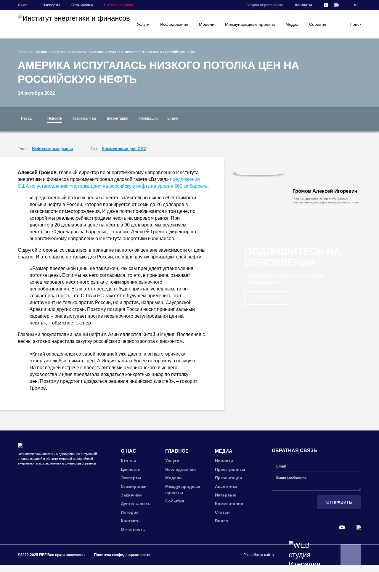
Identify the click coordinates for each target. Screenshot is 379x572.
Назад (26, 118)
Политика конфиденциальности (122, 555)
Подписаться (267, 297)
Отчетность (133, 529)
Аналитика (226, 486)
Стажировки (82, 5)
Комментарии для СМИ (124, 149)
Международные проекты (250, 24)
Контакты (303, 5)
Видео (172, 118)
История (130, 512)
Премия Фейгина (118, 5)
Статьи (222, 512)
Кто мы (128, 460)
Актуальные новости (68, 52)
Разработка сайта (258, 555)
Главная (25, 52)
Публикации (148, 118)
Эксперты (51, 5)
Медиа (291, 24)
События (317, 24)
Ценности (131, 469)
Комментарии (229, 503)
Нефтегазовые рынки (52, 149)
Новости (54, 118)
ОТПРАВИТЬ (339, 502)
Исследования (174, 24)
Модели (206, 24)
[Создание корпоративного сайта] (304, 555)
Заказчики (131, 495)
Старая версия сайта (264, 5)
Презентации (116, 118)
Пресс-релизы (84, 118)
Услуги (143, 24)
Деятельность (135, 503)
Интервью (225, 495)
